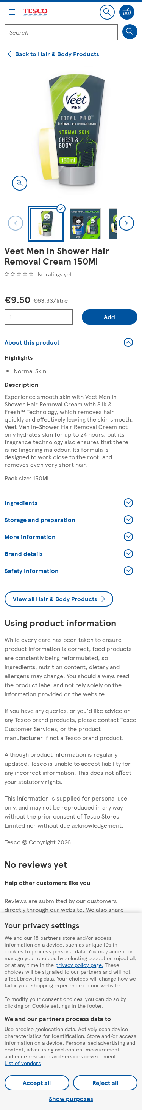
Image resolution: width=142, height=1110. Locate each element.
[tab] (46, 224)
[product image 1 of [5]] (71, 132)
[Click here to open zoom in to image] (19, 183)
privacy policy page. (79, 964)
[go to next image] (126, 223)
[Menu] (12, 12)
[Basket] (126, 12)
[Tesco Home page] (35, 12)
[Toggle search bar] (107, 12)
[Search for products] (129, 31)
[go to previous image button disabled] (15, 223)
